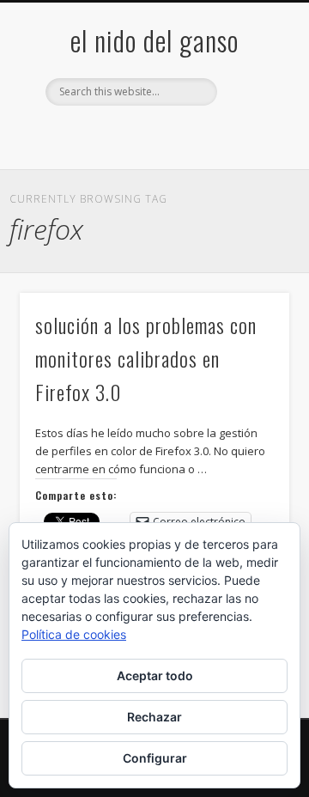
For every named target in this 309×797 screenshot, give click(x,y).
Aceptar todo (155, 675)
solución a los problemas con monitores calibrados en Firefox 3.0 (146, 358)
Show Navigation (249, 153)
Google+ (187, 135)
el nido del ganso (154, 40)
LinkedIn (222, 135)
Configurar (155, 758)
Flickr (152, 135)
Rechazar (154, 716)
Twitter (116, 135)
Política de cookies (73, 634)
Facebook (81, 135)
